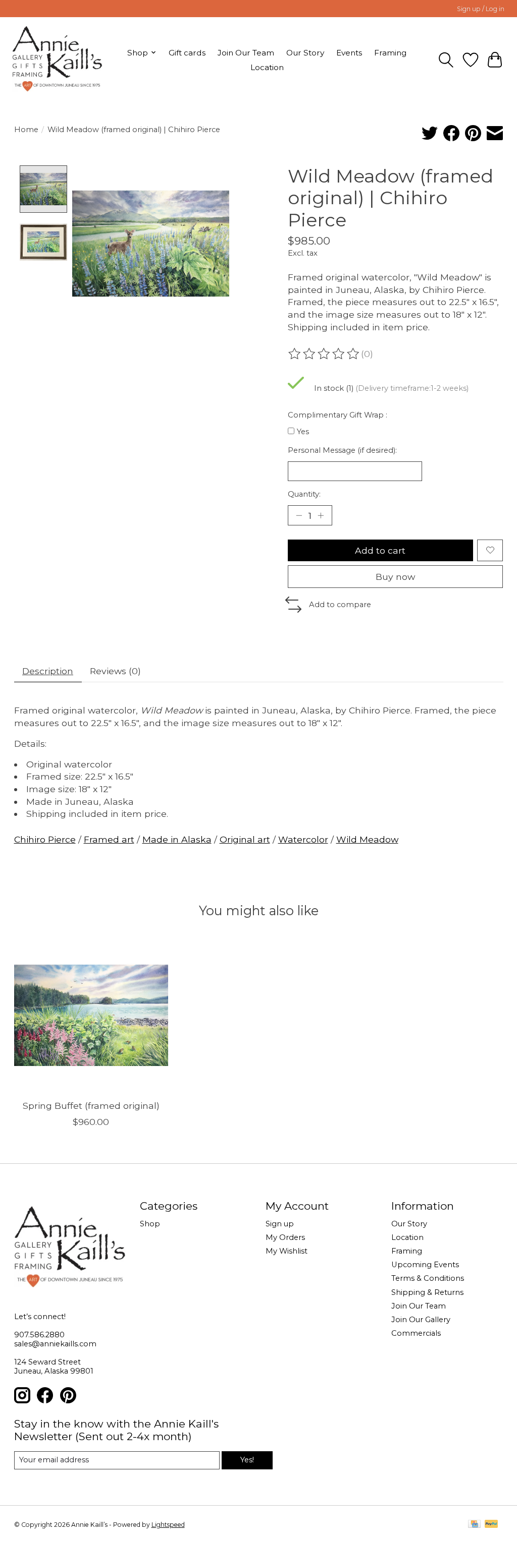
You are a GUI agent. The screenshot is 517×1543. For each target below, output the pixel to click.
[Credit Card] (474, 1524)
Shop (150, 1223)
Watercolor (303, 839)
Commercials (416, 1333)
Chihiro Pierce (45, 839)
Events (349, 52)
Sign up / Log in (480, 9)
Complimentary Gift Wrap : (337, 415)
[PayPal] (491, 1524)
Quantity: (304, 494)
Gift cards (187, 52)
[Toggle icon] (446, 60)
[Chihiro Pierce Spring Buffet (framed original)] (91, 1015)
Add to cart (380, 550)
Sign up (280, 1223)
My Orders (285, 1237)
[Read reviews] (324, 354)
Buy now (395, 576)
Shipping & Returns (427, 1292)
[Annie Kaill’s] (57, 60)
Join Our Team (246, 52)
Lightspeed (168, 1524)
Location (267, 67)
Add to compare (340, 604)
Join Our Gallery (420, 1319)
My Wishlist (286, 1251)
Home (26, 129)
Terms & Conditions (427, 1278)
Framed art (109, 839)
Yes (303, 431)
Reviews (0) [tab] (115, 671)
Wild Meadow (367, 839)
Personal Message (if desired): (342, 450)
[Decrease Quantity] (299, 515)
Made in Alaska (177, 839)
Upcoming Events (425, 1264)
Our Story (305, 52)
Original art (245, 839)
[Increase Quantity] (321, 515)
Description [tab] (47, 671)
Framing (390, 52)
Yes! (247, 1459)
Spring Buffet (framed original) (90, 1105)
